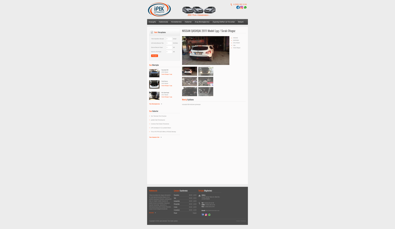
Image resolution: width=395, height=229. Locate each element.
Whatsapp (209, 215)
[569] (205, 81)
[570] (189, 91)
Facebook (203, 215)
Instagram (206, 215)
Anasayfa (152, 22)
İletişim (240, 22)
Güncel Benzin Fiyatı (157, 47)
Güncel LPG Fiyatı (156, 51)
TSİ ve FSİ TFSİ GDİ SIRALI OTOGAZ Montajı (163, 131)
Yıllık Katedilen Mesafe (157, 39)
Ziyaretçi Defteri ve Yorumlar (224, 22)
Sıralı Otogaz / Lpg (166, 74)
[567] (205, 71)
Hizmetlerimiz (176, 22)
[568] (189, 81)
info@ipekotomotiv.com (212, 210)
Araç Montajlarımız (202, 22)
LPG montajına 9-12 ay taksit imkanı (161, 128)
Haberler (188, 22)
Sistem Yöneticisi (241, 221)
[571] (205, 91)
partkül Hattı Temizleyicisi (158, 120)
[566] (205, 50)
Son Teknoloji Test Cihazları (158, 116)
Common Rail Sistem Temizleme (160, 124)
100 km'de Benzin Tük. (157, 43)
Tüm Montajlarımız (154, 104)
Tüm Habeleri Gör (154, 137)
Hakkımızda (163, 22)
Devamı (151, 212)
